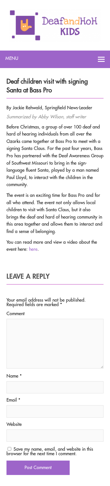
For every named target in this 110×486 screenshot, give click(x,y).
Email (13, 400)
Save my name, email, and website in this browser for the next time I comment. (49, 451)
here (33, 249)
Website (14, 424)
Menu (11, 58)
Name (14, 376)
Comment (15, 313)
